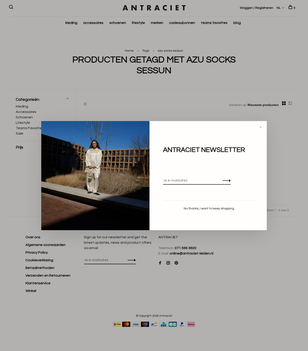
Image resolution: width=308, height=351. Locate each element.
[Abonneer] (225, 180)
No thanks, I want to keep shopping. (209, 208)
